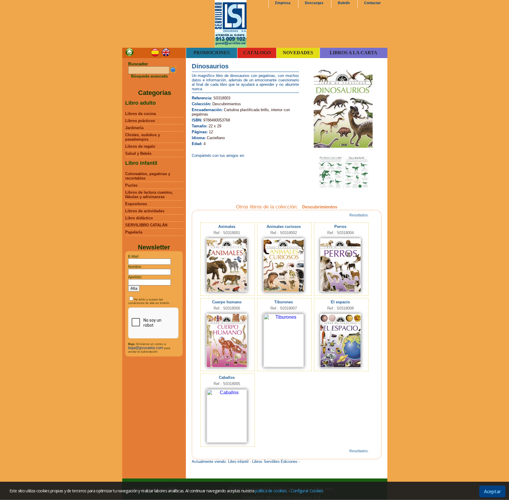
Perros (340, 226)
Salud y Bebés (138, 153)
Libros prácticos (140, 121)
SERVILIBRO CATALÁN (146, 225)
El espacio (340, 302)
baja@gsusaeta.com (145, 348)
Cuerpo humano (227, 302)
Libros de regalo (140, 146)
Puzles (131, 185)
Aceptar (492, 491)
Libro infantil (141, 163)
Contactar (372, 3)
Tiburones (283, 302)
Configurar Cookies (306, 491)
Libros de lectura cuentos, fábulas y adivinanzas (149, 194)
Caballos (227, 377)
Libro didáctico (139, 218)
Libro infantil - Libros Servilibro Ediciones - (264, 461)
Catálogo (257, 52)
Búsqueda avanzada (149, 76)
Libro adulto (140, 103)
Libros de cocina (140, 113)
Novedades (298, 52)
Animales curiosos (284, 226)
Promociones (212, 52)
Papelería (133, 232)
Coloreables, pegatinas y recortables (147, 176)
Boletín (344, 3)
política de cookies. (271, 491)
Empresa (282, 3)
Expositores (136, 204)
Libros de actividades (144, 211)
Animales (226, 226)
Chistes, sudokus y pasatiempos (142, 137)
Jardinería (134, 128)
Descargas (314, 3)
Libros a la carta (353, 52)
